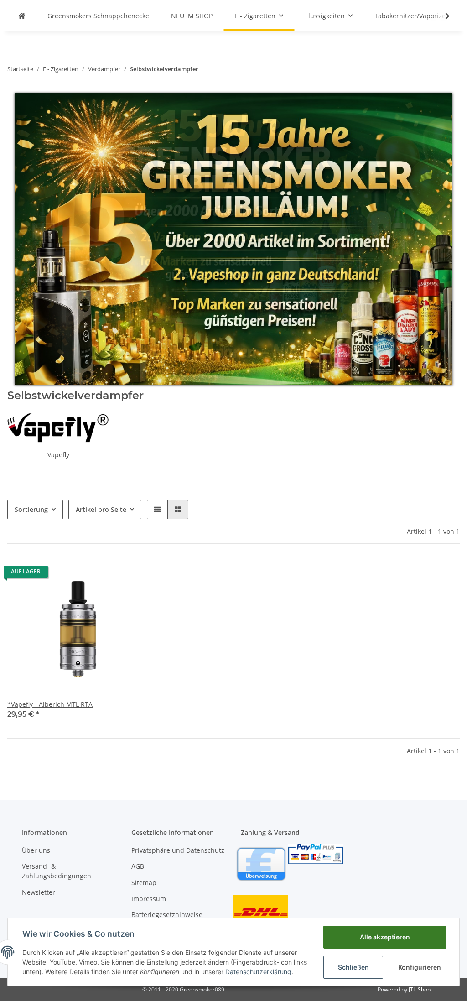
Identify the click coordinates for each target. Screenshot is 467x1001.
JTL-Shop (420, 989)
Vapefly (58, 454)
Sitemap (143, 882)
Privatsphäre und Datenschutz (177, 850)
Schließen (353, 967)
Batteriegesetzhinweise (166, 914)
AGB (137, 866)
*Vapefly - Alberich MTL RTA (50, 704)
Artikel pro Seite (101, 509)
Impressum (148, 898)
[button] (157, 509)
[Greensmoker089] (21, 15)
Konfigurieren (419, 967)
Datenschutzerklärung (258, 971)
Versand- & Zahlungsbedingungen (56, 871)
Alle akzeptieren (385, 937)
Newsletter (38, 892)
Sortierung (31, 509)
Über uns (36, 850)
